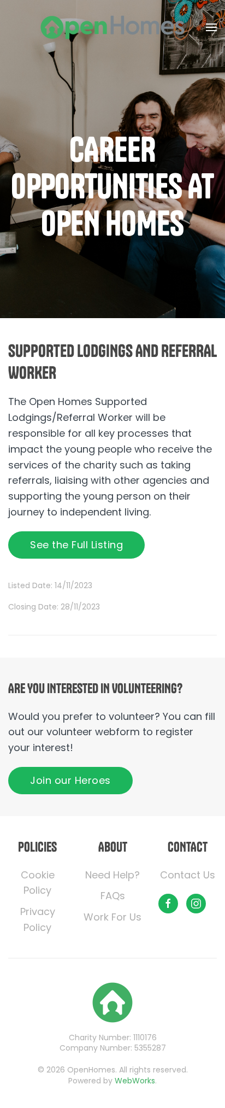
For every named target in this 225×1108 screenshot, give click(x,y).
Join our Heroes (70, 780)
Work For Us (112, 917)
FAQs (112, 895)
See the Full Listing (76, 545)
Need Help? (112, 875)
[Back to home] (112, 27)
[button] (211, 27)
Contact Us (187, 875)
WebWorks (135, 1080)
